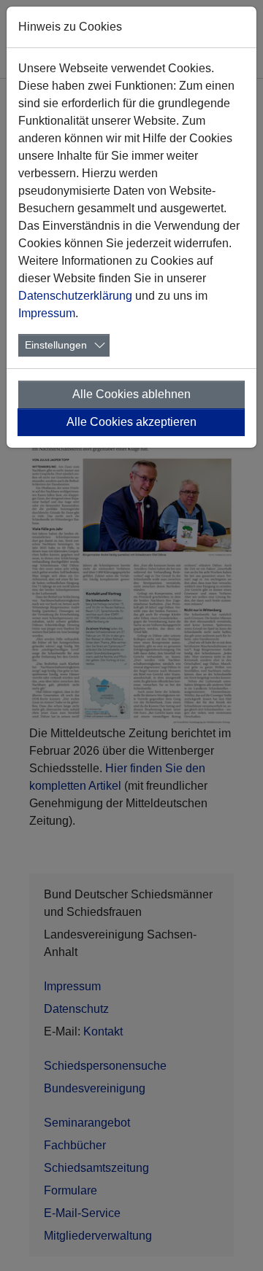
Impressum (46, 313)
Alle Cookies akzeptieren (131, 422)
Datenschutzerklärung (75, 295)
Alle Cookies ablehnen (131, 394)
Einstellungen (56, 345)
